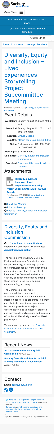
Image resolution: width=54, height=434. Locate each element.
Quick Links (38, 38)
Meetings (30, 44)
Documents (17, 44)
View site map (12, 412)
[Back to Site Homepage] (15, 4)
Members (42, 44)
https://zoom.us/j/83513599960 (34, 140)
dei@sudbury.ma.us (21, 384)
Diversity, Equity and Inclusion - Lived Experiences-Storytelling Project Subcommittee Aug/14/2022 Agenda (26, 185)
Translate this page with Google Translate (25, 400)
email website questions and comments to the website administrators (24, 408)
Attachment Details (32, 197)
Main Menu (11, 12)
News (6, 44)
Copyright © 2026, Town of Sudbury (21, 402)
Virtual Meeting (26, 135)
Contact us (10, 407)
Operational (23, 432)
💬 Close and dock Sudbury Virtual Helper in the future (27, 417)
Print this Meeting (16, 207)
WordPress (17, 419)
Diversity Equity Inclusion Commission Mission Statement (24, 328)
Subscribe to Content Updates (26, 243)
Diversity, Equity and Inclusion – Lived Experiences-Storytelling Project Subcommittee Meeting (25, 78)
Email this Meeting (16, 204)
